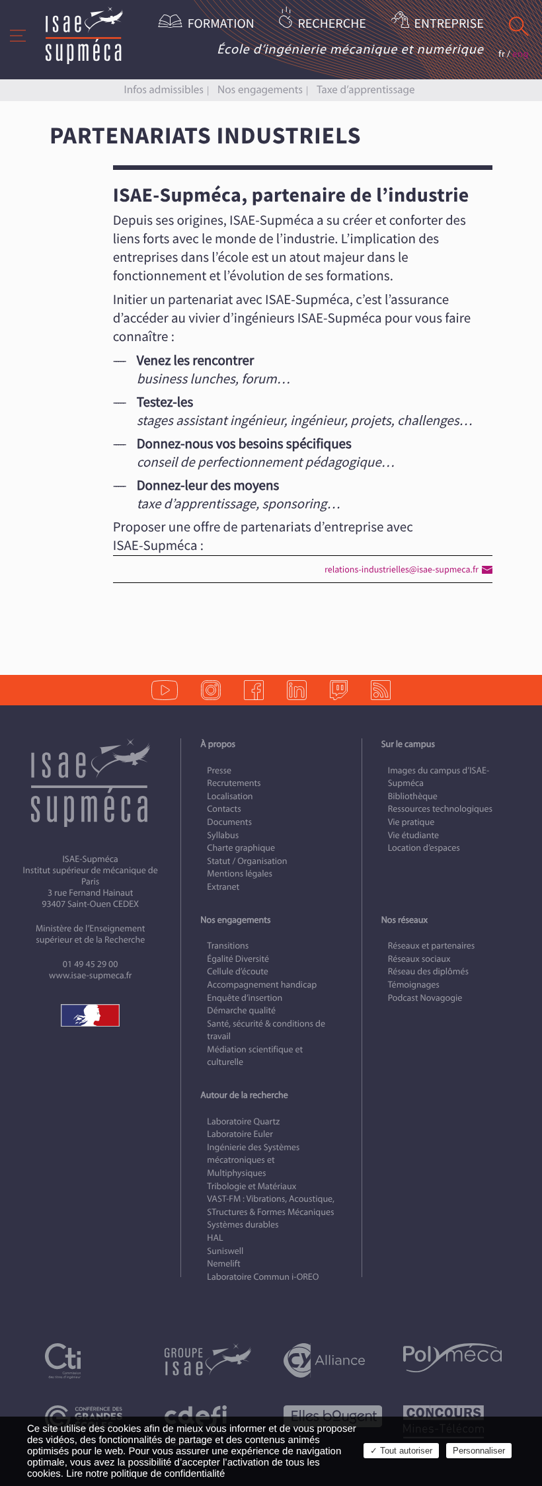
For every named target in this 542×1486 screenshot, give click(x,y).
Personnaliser (479, 1451)
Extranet (223, 886)
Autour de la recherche (244, 1095)
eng (520, 53)
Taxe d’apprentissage (365, 90)
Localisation (229, 796)
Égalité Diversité (238, 958)
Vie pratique (411, 822)
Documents (229, 822)
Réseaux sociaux (419, 958)
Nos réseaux (404, 919)
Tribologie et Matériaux (251, 1186)
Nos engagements (260, 90)
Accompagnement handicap (262, 984)
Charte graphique (241, 847)
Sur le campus (408, 744)
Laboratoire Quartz (243, 1121)
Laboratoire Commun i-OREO (263, 1276)
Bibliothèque (413, 796)
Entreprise (449, 24)
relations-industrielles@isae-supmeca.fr (402, 570)
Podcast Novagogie (425, 997)
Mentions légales (239, 873)
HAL (215, 1237)
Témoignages (414, 984)
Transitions (228, 945)
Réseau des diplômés (428, 971)
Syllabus (223, 835)
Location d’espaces (424, 847)
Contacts (224, 808)
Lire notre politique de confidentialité (145, 1473)
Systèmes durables (242, 1224)
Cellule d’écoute (237, 971)
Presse (219, 770)
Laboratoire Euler (240, 1134)
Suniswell (225, 1251)
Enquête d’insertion (244, 997)
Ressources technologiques (440, 808)
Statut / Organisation (247, 861)
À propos (217, 744)
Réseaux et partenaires (431, 945)
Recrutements (233, 783)
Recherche (331, 24)
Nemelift (223, 1263)
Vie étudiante (413, 835)
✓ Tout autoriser (401, 1451)
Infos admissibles (164, 90)
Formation (221, 24)
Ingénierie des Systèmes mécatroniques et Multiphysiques (253, 1160)
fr (501, 53)
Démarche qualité (241, 1010)
